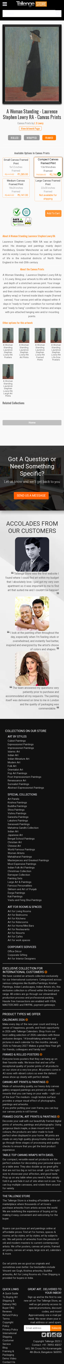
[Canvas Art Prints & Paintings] (47, 1082)
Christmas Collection (19, 871)
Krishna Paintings (17, 802)
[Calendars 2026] (26, 1019)
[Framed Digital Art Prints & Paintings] (58, 1116)
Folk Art (12, 766)
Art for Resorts (16, 933)
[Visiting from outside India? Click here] (46, 972)
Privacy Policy (10, 1329)
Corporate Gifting (17, 955)
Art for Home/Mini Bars (21, 925)
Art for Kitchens (17, 918)
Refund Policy (10, 1315)
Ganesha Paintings (18, 817)
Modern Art (14, 762)
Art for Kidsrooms (18, 922)
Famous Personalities (20, 885)
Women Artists (16, 853)
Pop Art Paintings (17, 773)
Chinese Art (14, 845)
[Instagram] (54, 1335)
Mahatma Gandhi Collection (23, 827)
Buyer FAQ (8, 1307)
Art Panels (13, 798)
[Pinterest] (59, 1335)
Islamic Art (14, 751)
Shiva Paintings (16, 809)
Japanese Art (15, 835)
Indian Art (13, 755)
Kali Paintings (15, 896)
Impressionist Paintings (21, 748)
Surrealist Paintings (18, 784)
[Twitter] (44, 1335)
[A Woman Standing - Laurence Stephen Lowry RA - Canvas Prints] (32, 64)
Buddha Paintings (17, 806)
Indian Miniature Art (18, 758)
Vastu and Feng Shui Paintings (25, 900)
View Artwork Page (30, 128)
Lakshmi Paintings (18, 820)
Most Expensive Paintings (22, 864)
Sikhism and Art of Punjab (22, 889)
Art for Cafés (15, 936)
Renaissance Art (17, 780)
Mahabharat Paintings (20, 856)
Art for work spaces (19, 940)
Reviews (7, 1311)
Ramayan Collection (19, 874)
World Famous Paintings (21, 849)
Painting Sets (15, 878)
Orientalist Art (15, 769)
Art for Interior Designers (22, 958)
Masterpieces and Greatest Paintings (28, 860)
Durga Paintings (16, 892)
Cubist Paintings (17, 740)
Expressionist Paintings (21, 744)
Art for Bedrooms (18, 914)
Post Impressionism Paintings (24, 776)
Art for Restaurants (19, 929)
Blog (5, 1347)
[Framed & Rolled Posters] (41, 1054)
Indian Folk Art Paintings (21, 867)
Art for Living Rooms (19, 911)
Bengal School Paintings (21, 838)
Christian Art (15, 842)
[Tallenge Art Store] (32, 4)
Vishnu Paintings (17, 813)
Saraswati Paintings (19, 824)
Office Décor (15, 951)
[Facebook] (49, 1335)
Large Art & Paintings (19, 882)
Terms (6, 1318)
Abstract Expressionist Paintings (26, 787)
